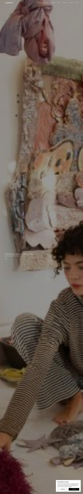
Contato (71, 2)
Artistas (39, 2)
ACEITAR (74, 489)
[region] (68, 486)
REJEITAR (63, 489)
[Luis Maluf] (9, 2)
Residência (64, 2)
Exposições (52, 2)
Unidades (45, 2)
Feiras (58, 2)
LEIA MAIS (69, 486)
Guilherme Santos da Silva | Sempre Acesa (17, 254)
